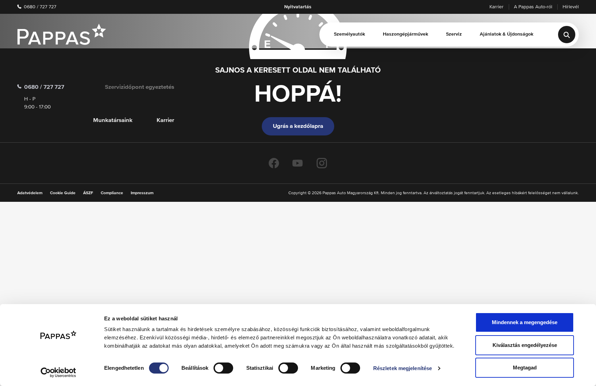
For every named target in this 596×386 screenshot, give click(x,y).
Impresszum (142, 193)
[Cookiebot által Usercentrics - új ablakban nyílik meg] (58, 372)
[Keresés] (566, 34)
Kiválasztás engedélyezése (525, 345)
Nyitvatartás (297, 6)
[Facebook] (274, 163)
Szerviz (454, 34)
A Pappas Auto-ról (533, 6)
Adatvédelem (29, 193)
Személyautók (349, 34)
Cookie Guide (63, 193)
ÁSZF (88, 193)
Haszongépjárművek (405, 34)
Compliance (112, 193)
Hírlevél (571, 6)
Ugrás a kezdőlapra (298, 126)
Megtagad (525, 367)
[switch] (223, 368)
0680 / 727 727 (39, 6)
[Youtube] (297, 163)
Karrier (496, 6)
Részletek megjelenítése (402, 368)
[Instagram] (321, 163)
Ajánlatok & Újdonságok (506, 34)
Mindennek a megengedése (524, 322)
